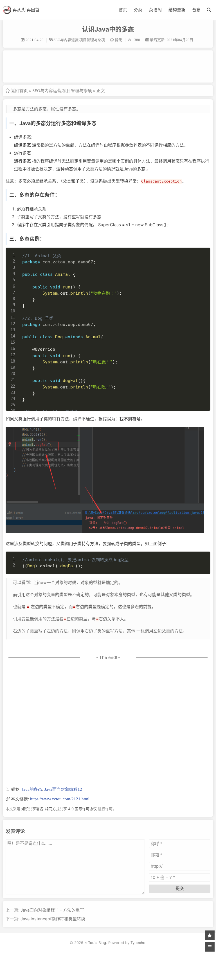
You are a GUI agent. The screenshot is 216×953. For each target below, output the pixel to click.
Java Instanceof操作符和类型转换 (53, 918)
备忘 (196, 9)
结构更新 (176, 9)
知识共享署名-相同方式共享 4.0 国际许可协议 (59, 809)
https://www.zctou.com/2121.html (59, 799)
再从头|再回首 (26, 9)
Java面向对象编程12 (63, 789)
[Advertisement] (108, 66)
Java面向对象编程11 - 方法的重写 (52, 910)
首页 (123, 10)
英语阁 (155, 9)
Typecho (137, 942)
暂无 (118, 40)
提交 (180, 888)
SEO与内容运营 (65, 40)
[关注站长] (210, 935)
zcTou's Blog (95, 942)
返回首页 (19, 90)
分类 (138, 10)
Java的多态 (32, 789)
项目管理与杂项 (92, 40)
